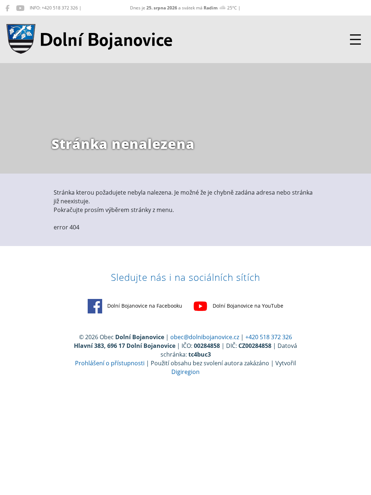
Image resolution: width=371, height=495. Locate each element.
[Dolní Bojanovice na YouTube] (20, 8)
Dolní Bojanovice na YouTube (247, 305)
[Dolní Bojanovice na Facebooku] (7, 8)
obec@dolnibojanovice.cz (204, 337)
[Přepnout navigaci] (355, 39)
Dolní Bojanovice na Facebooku (144, 305)
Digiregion (185, 372)
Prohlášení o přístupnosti (110, 363)
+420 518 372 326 (268, 337)
